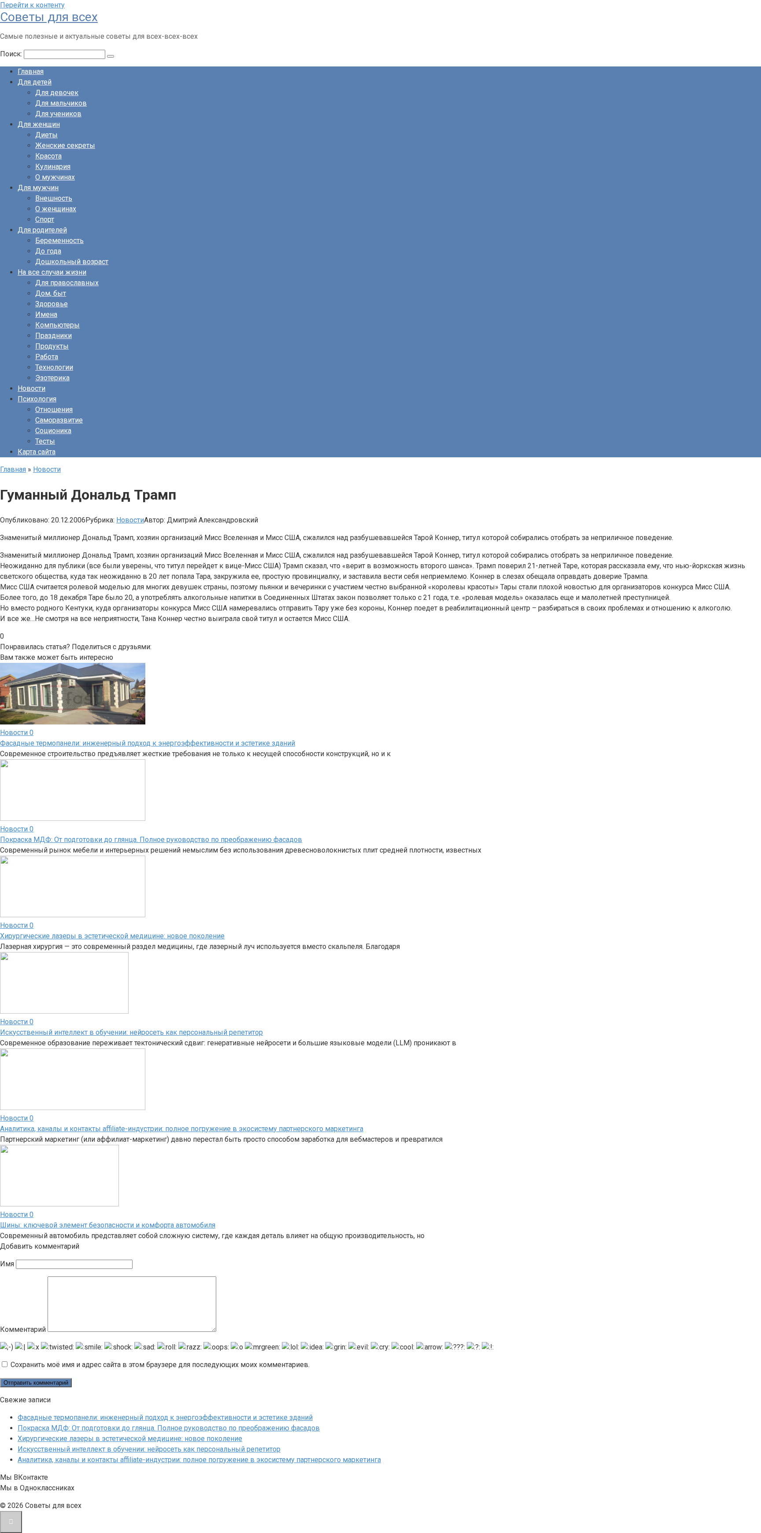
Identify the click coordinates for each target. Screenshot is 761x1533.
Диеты (46, 135)
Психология (37, 399)
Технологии (54, 367)
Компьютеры (57, 325)
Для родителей (42, 230)
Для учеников (58, 114)
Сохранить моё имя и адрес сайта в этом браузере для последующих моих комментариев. (160, 1364)
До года (48, 251)
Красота (48, 156)
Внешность (53, 198)
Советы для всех (49, 17)
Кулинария (52, 166)
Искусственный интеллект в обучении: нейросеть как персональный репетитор (131, 1032)
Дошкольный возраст (71, 261)
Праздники (53, 335)
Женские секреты (65, 145)
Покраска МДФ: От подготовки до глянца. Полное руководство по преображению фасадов (151, 839)
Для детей (35, 82)
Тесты (45, 441)
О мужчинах (55, 177)
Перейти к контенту (32, 5)
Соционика (53, 430)
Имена (46, 314)
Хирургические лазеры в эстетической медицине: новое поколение (112, 936)
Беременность (59, 240)
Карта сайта (36, 452)
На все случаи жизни (52, 272)
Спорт (44, 219)
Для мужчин (38, 188)
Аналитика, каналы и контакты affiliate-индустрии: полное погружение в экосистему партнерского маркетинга (181, 1129)
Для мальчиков (61, 103)
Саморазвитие (59, 420)
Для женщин (39, 124)
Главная (31, 71)
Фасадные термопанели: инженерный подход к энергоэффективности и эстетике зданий (147, 743)
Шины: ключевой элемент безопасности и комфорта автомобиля (107, 1225)
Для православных (67, 283)
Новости (31, 388)
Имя (7, 1264)
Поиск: (12, 54)
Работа (46, 357)
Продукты (52, 346)
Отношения (54, 409)
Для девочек (56, 92)
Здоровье (51, 304)
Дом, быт (50, 293)
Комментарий (23, 1329)
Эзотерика (52, 378)
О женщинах (55, 209)
